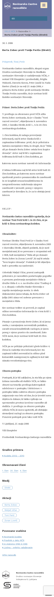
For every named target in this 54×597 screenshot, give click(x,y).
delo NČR (9, 31)
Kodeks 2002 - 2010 (14, 456)
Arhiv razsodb (9, 555)
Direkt (7, 487)
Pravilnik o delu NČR (14, 540)
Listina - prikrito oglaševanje (18, 547)
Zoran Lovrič (10, 520)
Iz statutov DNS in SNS (15, 544)
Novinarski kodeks (13, 537)
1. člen (5, 470)
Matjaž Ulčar (10, 510)
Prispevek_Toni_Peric (13, 61)
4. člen (23, 470)
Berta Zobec (10, 505)
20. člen (14, 470)
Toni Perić (9, 515)
